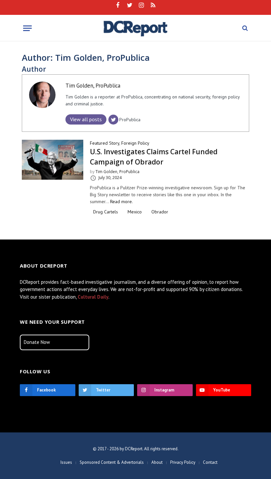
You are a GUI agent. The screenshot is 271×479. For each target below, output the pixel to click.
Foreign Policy (135, 143)
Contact (210, 462)
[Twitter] (113, 120)
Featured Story (104, 143)
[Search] (244, 28)
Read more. (121, 201)
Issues (66, 462)
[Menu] (27, 28)
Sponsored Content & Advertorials (112, 462)
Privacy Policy (182, 462)
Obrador (159, 212)
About (157, 462)
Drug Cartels (105, 212)
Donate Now (37, 342)
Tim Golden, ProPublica (92, 85)
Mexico (135, 212)
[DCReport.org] (135, 28)
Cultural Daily (93, 297)
